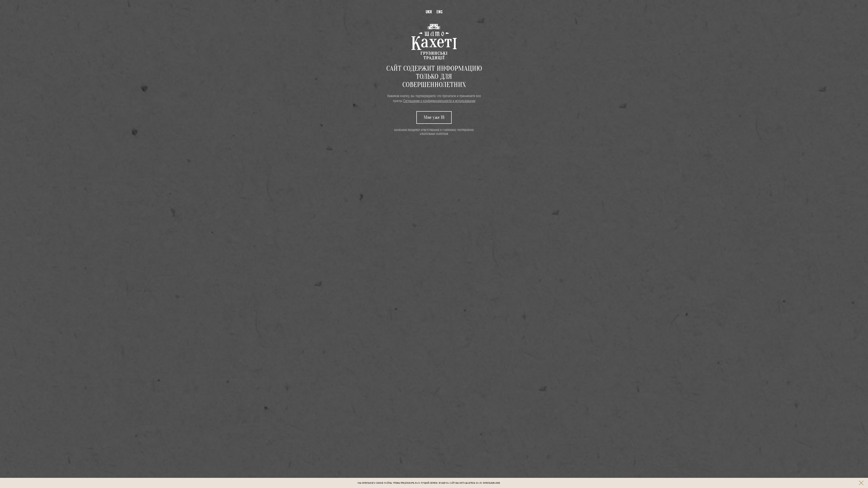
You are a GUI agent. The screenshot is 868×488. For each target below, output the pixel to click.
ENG (439, 11)
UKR (429, 11)
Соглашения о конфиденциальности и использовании (439, 101)
